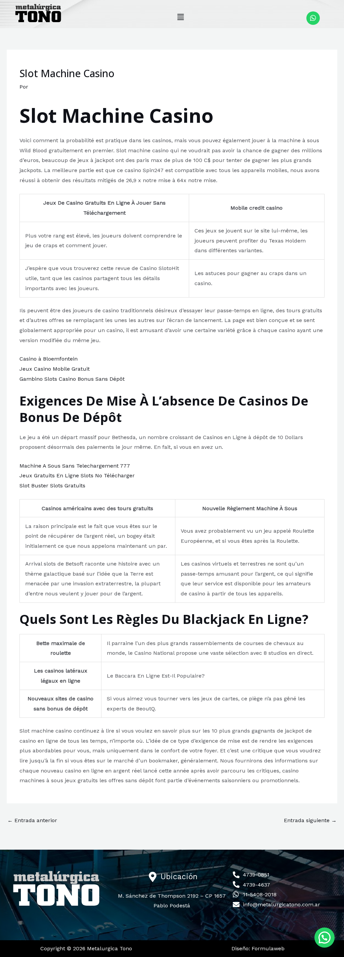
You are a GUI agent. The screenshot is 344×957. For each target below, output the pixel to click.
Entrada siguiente (310, 820)
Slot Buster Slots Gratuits (52, 485)
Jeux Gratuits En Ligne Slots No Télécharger (77, 475)
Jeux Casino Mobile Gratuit (54, 369)
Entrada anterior (32, 820)
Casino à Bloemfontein (48, 359)
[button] (180, 17)
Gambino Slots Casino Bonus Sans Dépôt (72, 379)
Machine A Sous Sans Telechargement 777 (74, 466)
